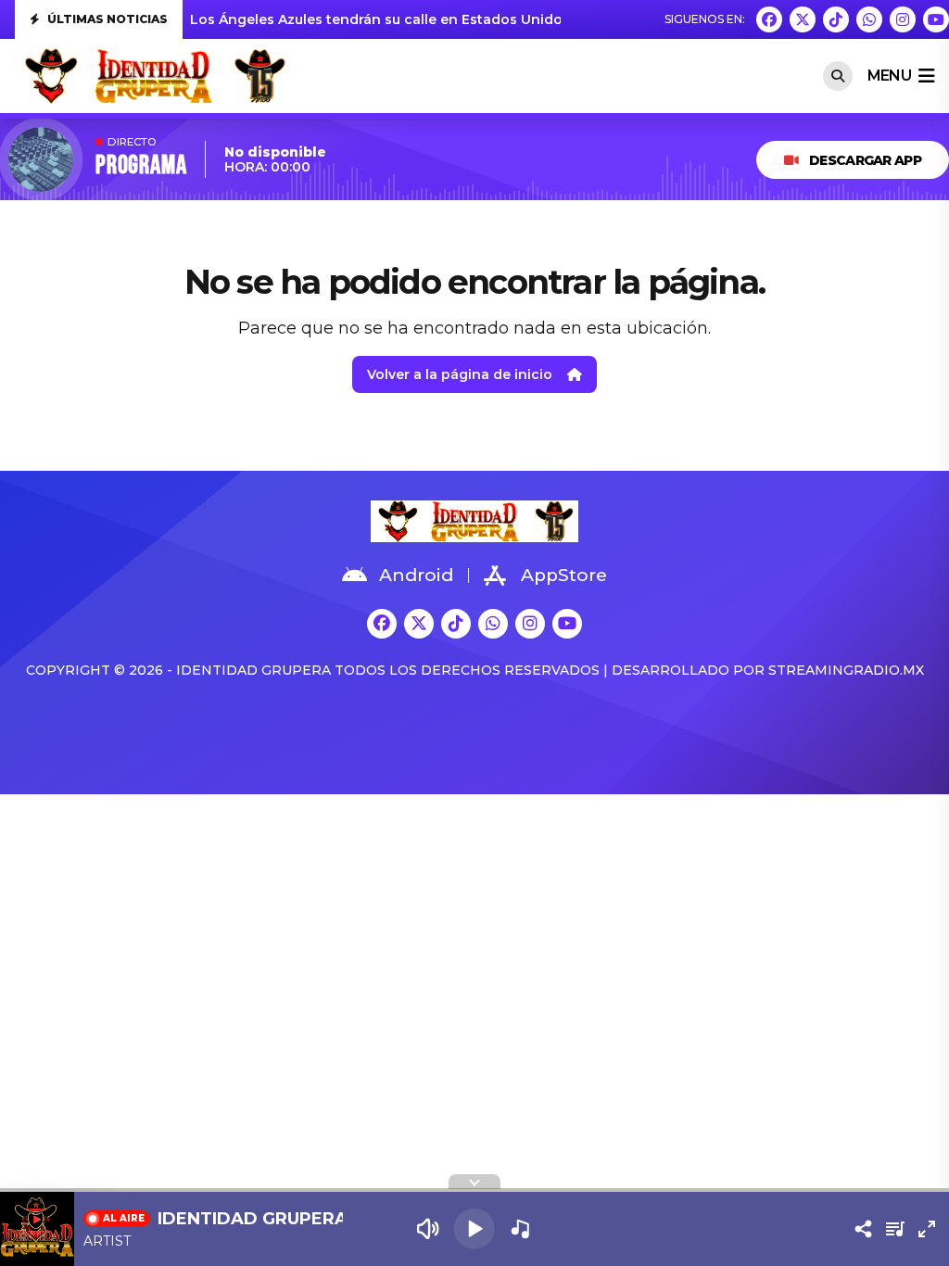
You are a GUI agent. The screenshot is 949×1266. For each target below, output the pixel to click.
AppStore (564, 575)
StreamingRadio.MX (846, 670)
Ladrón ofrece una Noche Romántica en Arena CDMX (373, 19)
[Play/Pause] (474, 1229)
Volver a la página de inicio (459, 374)
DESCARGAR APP (865, 160)
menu (889, 75)
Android (416, 575)
